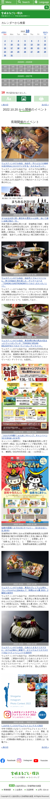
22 (45, 48)
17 (12, 48)
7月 (44, 70)
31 (12, 55)
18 (18, 48)
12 (25, 45)
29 (45, 52)
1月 (44, 67)
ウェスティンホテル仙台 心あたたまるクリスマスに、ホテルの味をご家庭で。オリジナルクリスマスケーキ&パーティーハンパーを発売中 (24, 650)
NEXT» (45, 32)
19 (25, 48)
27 (32, 52)
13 (32, 45)
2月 (5, 70)
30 (5, 55)
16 (5, 48)
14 (38, 45)
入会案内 (18, 790)
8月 (5, 67)
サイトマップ (33, 777)
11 (18, 45)
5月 (29, 70)
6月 (36, 70)
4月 (21, 70)
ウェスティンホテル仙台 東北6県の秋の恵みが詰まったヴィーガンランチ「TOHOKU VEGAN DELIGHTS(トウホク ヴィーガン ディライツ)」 (24, 343)
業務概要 (7, 790)
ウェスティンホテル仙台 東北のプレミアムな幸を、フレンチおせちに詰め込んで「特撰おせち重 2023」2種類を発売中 (24, 590)
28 (38, 52)
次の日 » (45, 105)
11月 (29, 67)
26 (25, 52)
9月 (13, 67)
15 (45, 45)
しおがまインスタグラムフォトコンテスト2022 (22, 726)
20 (32, 48)
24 (12, 52)
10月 (21, 67)
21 (38, 48)
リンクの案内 (19, 777)
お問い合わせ (43, 790)
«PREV (3, 32)
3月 (13, 70)
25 (18, 52)
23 (5, 52)
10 (27, 31)
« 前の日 (4, 105)
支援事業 (30, 790)
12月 (36, 67)
